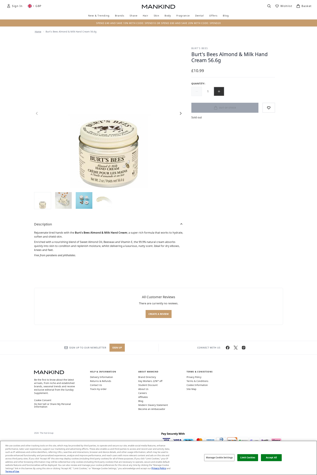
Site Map (191, 389)
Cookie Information (197, 385)
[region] (158, 458)
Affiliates (143, 397)
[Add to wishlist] (268, 108)
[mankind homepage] (158, 6)
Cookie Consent (42, 400)
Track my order (98, 389)
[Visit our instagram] (244, 348)
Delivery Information (101, 377)
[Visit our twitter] (236, 348)
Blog (140, 401)
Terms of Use (12, 471)
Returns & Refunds (100, 381)
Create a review (158, 314)
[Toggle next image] (180, 113)
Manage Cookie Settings (219, 457)
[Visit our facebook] (228, 348)
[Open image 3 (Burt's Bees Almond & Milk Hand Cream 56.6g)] (84, 200)
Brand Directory (147, 377)
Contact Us (96, 385)
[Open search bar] (269, 6)
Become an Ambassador (151, 409)
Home (38, 31)
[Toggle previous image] (36, 113)
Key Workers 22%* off (150, 381)
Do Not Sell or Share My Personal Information (52, 405)
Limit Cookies (247, 457)
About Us (143, 389)
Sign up (117, 347)
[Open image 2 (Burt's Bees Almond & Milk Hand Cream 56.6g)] (63, 200)
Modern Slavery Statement (153, 405)
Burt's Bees (199, 48)
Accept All (271, 457)
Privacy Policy (194, 377)
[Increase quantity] (219, 91)
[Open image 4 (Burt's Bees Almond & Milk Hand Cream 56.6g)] (104, 200)
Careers (142, 393)
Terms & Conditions (197, 381)
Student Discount (148, 385)
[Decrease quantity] (196, 91)
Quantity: (198, 83)
